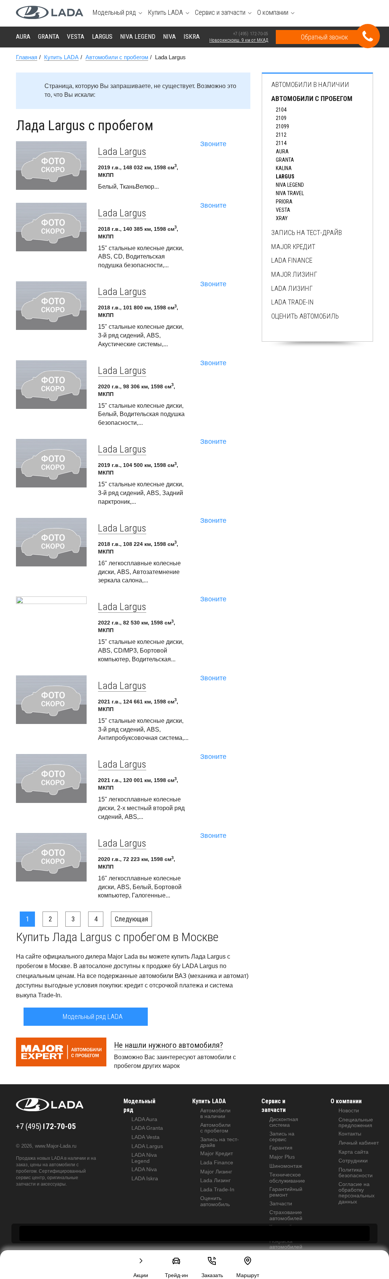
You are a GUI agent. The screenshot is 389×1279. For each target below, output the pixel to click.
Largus (285, 176)
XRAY (282, 218)
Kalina (284, 168)
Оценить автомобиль (305, 316)
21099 (282, 126)
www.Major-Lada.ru (55, 1146)
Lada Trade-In (292, 302)
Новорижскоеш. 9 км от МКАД (238, 40)
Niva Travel (290, 193)
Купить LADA (209, 1101)
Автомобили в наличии (310, 84)
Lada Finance (291, 260)
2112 (281, 135)
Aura (282, 151)
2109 (281, 118)
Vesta (283, 210)
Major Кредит (293, 247)
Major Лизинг (294, 274)
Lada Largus (122, 151)
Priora (284, 202)
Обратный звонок (324, 37)
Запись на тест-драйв (306, 233)
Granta (285, 160)
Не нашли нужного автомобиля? (168, 1045)
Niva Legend (290, 185)
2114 (281, 143)
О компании (346, 1101)
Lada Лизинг (292, 288)
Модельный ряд (139, 1105)
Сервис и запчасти (273, 1105)
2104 (281, 110)
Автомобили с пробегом (312, 99)
